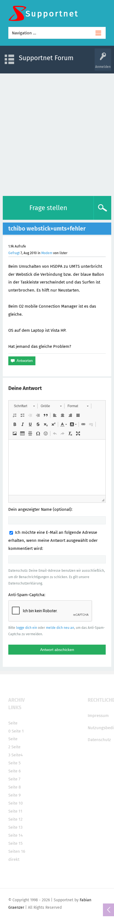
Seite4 (17, 754)
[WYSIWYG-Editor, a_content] (57, 467)
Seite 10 (15, 803)
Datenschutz (99, 739)
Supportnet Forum (46, 58)
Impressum (98, 715)
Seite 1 (18, 731)
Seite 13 (15, 827)
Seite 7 (14, 779)
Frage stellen (48, 208)
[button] (24, 406)
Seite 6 (14, 771)
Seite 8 (14, 787)
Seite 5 (14, 762)
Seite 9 (14, 795)
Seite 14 (15, 835)
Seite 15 (15, 843)
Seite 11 (15, 811)
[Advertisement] (57, 133)
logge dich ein (26, 628)
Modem (46, 253)
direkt (13, 859)
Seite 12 (15, 819)
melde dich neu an (60, 628)
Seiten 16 (16, 851)
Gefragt (14, 253)
